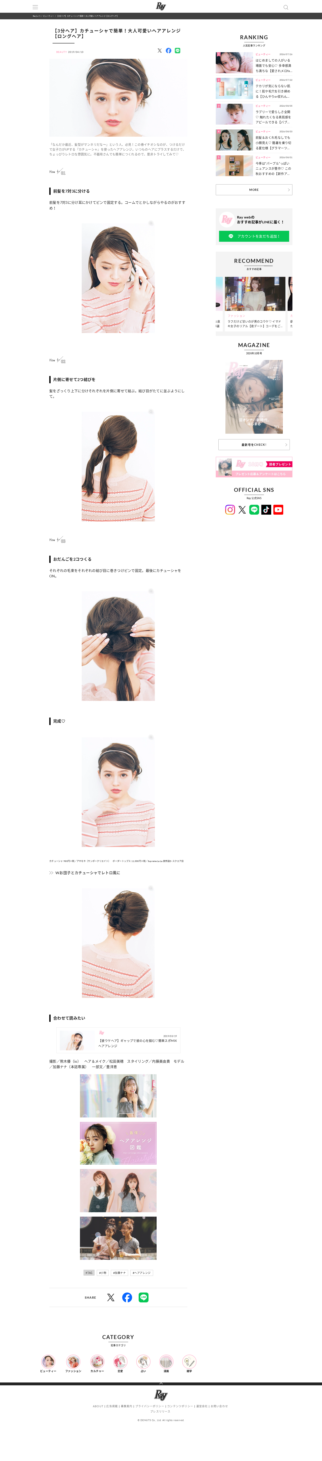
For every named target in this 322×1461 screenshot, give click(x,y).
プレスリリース (160, 1411)
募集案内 (127, 1406)
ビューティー (48, 16)
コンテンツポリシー (180, 1406)
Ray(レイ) (36, 16)
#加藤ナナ (119, 1273)
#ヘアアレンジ (142, 1273)
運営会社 (202, 1406)
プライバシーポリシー (149, 1406)
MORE (254, 190)
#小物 (102, 1273)
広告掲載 (112, 1406)
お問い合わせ (219, 1406)
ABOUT (98, 1406)
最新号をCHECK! (254, 444)
